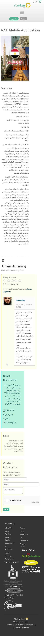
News (22, 528)
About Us (8, 528)
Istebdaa (29, 624)
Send (6, 509)
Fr (36, 2)
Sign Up (14, 19)
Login (23, 19)
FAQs (22, 531)
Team (7, 553)
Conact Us (24, 541)
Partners (8, 549)
